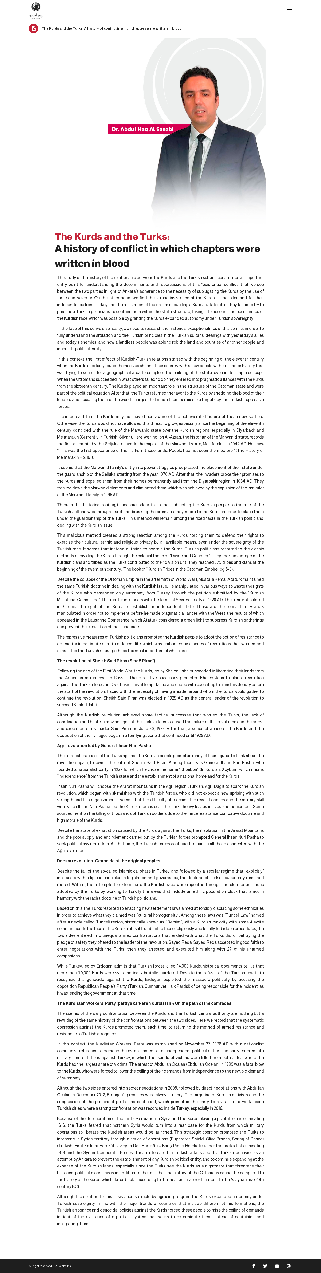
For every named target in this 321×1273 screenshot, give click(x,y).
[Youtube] (277, 1266)
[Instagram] (289, 1266)
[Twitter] (265, 1266)
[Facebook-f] (253, 1266)
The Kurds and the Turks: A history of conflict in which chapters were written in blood (112, 28)
